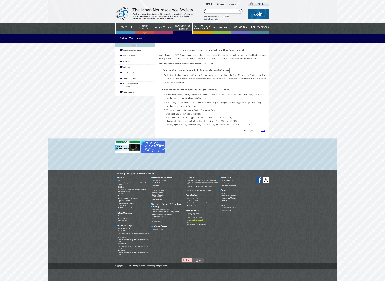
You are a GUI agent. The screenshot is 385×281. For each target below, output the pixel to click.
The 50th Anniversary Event (126, 208)
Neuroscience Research (131, 50)
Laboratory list (122, 205)
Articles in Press (128, 56)
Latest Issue (126, 61)
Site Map (224, 205)
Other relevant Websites (228, 198)
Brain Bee (121, 216)
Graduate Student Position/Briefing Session (165, 212)
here (263, 130)
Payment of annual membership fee (197, 203)
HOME (209, 4)
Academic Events (157, 229)
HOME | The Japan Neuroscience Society (135, 174)
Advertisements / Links (228, 207)
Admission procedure (227, 183)
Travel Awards (156, 221)
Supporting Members (124, 201)
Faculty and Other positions (160, 209)
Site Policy (224, 200)
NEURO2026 (122, 237)
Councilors (121, 193)
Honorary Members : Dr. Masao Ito (128, 198)
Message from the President (126, 203)
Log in (189, 222)
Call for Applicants (158, 216)
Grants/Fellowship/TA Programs (162, 214)
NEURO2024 (122, 244)
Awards (154, 219)
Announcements (128, 92)
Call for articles (226, 210)
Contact (220, 4)
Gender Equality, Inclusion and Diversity (199, 190)
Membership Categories (228, 185)
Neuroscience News (192, 198)
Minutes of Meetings (193, 200)
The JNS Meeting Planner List (127, 231)
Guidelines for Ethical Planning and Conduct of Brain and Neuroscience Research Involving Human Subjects (202, 182)
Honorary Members (123, 196)
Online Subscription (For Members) (129, 85)
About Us (120, 180)
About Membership (227, 180)
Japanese (232, 4)
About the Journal (129, 79)
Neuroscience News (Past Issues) (196, 224)
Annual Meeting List (124, 228)
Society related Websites (228, 195)
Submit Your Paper (158, 190)
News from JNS (122, 220)
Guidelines (121, 187)
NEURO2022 (122, 250)
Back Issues (126, 67)
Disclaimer (224, 203)
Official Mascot (122, 218)
